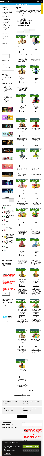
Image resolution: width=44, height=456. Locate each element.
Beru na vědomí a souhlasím (31, 446)
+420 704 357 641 (7, 77)
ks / (8, 67)
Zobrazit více (22, 416)
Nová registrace (5, 59)
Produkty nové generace (6, 28)
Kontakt (5, 85)
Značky (4, 29)
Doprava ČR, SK (7, 86)
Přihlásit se (5, 56)
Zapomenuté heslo (5, 60)
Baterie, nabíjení (6, 21)
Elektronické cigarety (7, 11)
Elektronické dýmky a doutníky (7, 13)
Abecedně (27, 31)
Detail (22, 52)
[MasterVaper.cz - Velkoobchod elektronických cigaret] (7, 317)
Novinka (5, 36)
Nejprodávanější (20, 31)
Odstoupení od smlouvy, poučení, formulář (7, 94)
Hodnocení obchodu (8, 102)
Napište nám (6, 87)
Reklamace (6, 90)
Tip (4, 38)
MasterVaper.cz (7, 321)
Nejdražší (32, 30)
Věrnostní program (8, 91)
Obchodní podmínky (8, 89)
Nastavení (7, 453)
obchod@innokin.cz (7, 75)
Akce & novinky (6, 9)
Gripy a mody (6, 15)
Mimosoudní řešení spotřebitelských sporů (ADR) (8, 97)
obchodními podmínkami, (6, 274)
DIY (4, 24)
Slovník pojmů (7, 101)
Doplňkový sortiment (7, 25)
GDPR (5, 99)
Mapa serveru (7, 100)
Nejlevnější (27, 30)
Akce (5, 35)
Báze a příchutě (6, 18)
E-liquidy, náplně (6, 16)
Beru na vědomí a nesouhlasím (31, 450)
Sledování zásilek (7, 88)
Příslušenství (5, 22)
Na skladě (6, 33)
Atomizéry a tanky (7, 19)
